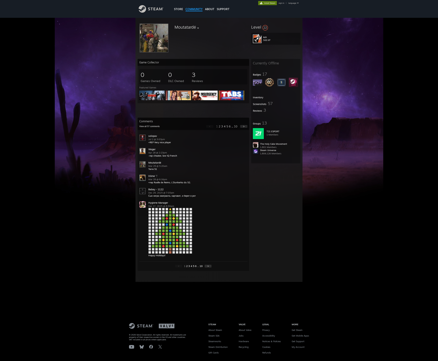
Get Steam (297, 330)
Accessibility (268, 335)
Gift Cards (213, 352)
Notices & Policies (271, 341)
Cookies (266, 347)
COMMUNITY (194, 9)
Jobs (241, 335)
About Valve (245, 330)
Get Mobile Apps (300, 335)
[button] (275, 27)
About (209, 9)
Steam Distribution (218, 347)
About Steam (215, 330)
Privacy (266, 330)
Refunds (266, 352)
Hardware (244, 341)
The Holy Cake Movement (273, 143)
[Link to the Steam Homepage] (151, 11)
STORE (178, 9)
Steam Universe (268, 150)
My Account (298, 347)
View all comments (149, 126)
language (292, 3)
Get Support (298, 341)
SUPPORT (223, 9)
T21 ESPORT (273, 131)
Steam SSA (214, 335)
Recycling (244, 347)
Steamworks (214, 341)
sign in (281, 3)
